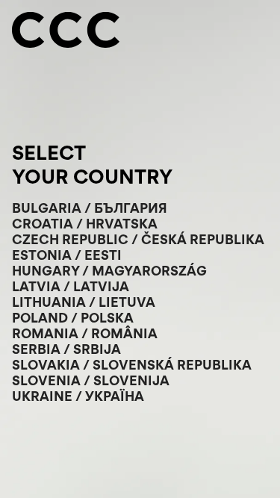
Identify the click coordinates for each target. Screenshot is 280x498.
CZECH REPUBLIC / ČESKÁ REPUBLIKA (138, 239)
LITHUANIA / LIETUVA (83, 302)
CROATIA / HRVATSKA (85, 223)
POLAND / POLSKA (73, 318)
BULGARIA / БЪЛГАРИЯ (89, 208)
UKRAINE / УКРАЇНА (78, 396)
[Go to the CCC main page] (65, 31)
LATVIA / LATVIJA (70, 286)
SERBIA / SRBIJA (66, 349)
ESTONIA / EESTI (67, 255)
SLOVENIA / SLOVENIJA (90, 380)
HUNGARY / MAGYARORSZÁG (109, 270)
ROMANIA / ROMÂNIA (85, 333)
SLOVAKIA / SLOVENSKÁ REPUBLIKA (132, 365)
